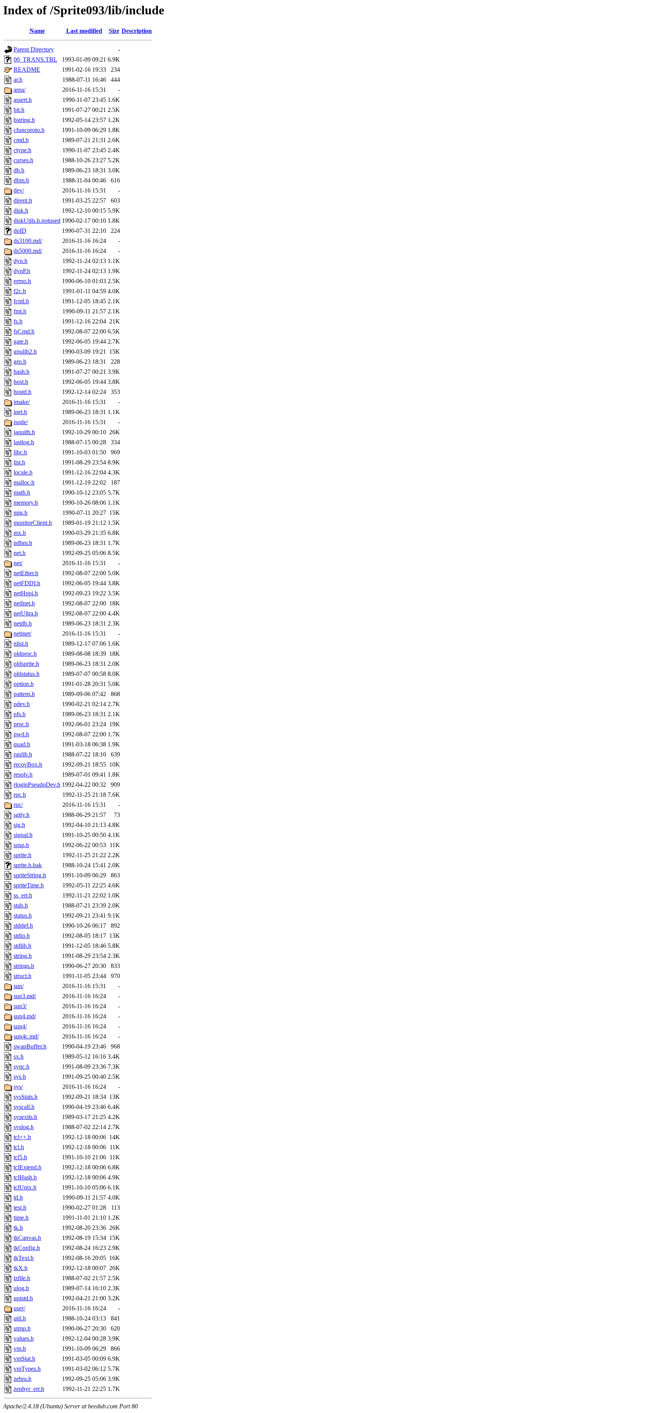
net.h (20, 553)
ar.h (18, 79)
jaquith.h (24, 432)
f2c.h (20, 291)
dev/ (19, 190)
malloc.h (24, 482)
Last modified (84, 31)
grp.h (20, 361)
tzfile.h (22, 1278)
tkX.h (20, 1268)
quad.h (22, 744)
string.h (23, 955)
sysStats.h (26, 1096)
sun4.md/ (25, 1016)
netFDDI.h (27, 583)
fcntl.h (21, 301)
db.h (19, 170)
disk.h (21, 210)
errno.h (22, 281)
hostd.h (22, 391)
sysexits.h (25, 1117)
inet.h (20, 412)
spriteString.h (30, 875)
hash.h (21, 371)
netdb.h (23, 623)
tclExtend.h (27, 1167)
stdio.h (22, 935)
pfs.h (20, 714)
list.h (19, 462)
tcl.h (19, 1147)
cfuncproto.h (29, 130)
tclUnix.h (25, 1187)
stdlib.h (22, 945)
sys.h (20, 1076)
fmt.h (20, 311)
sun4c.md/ (26, 1036)
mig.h (20, 512)
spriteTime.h (29, 885)
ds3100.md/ (28, 240)
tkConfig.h (27, 1248)
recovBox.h (28, 764)
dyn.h (20, 261)
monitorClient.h (33, 522)
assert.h (23, 99)
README (27, 69)
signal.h (23, 835)
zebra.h (22, 1378)
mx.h (20, 532)
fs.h (18, 321)
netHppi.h (26, 593)
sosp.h (21, 845)
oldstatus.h (26, 673)
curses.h (23, 160)
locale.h (23, 472)
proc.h (21, 724)
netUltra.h (26, 613)
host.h (21, 381)
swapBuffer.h (30, 1046)
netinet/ (22, 633)
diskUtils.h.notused (37, 220)
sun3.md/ (25, 996)
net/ (18, 563)
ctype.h (22, 150)
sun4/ (20, 1026)
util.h (20, 1318)
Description (137, 31)
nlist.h (21, 643)
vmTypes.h (27, 1368)
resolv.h (23, 774)
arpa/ (20, 89)
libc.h (20, 452)
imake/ (22, 402)
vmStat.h (24, 1358)
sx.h (19, 1056)
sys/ (18, 1086)
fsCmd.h (24, 331)
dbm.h (21, 180)
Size (114, 31)
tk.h (18, 1227)
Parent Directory (34, 49)
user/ (19, 1308)
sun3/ (20, 1006)
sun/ (19, 986)
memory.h (26, 502)
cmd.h (21, 140)
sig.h (19, 825)
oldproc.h (25, 653)
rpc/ (18, 804)
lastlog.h (24, 442)
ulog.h (21, 1288)
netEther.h (26, 573)
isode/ (21, 422)
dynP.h (22, 271)
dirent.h (23, 200)
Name (37, 31)
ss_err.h (23, 895)
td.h (18, 1197)
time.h (21, 1217)
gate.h (21, 341)
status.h (23, 915)
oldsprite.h (26, 663)
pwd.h (21, 734)
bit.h (19, 110)
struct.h (22, 976)
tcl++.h (22, 1137)
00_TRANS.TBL (35, 59)
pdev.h (22, 704)
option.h (24, 684)
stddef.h (23, 925)
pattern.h (24, 694)
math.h (22, 492)
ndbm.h (23, 543)
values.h (24, 1338)
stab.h (21, 905)
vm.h (20, 1348)
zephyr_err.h (29, 1388)
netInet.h (24, 603)
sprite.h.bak (28, 865)
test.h (20, 1207)
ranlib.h (23, 754)
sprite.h (22, 855)
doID (20, 230)
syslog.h (24, 1127)
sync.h (21, 1066)
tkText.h (24, 1258)
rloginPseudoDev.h (37, 784)
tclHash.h (25, 1177)
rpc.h (20, 794)
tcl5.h (20, 1157)
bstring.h (24, 120)
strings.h (24, 966)
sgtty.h (21, 814)
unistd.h (23, 1298)
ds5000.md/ (28, 251)
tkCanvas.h (27, 1237)
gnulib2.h (25, 351)
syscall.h (24, 1107)
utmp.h (22, 1328)
